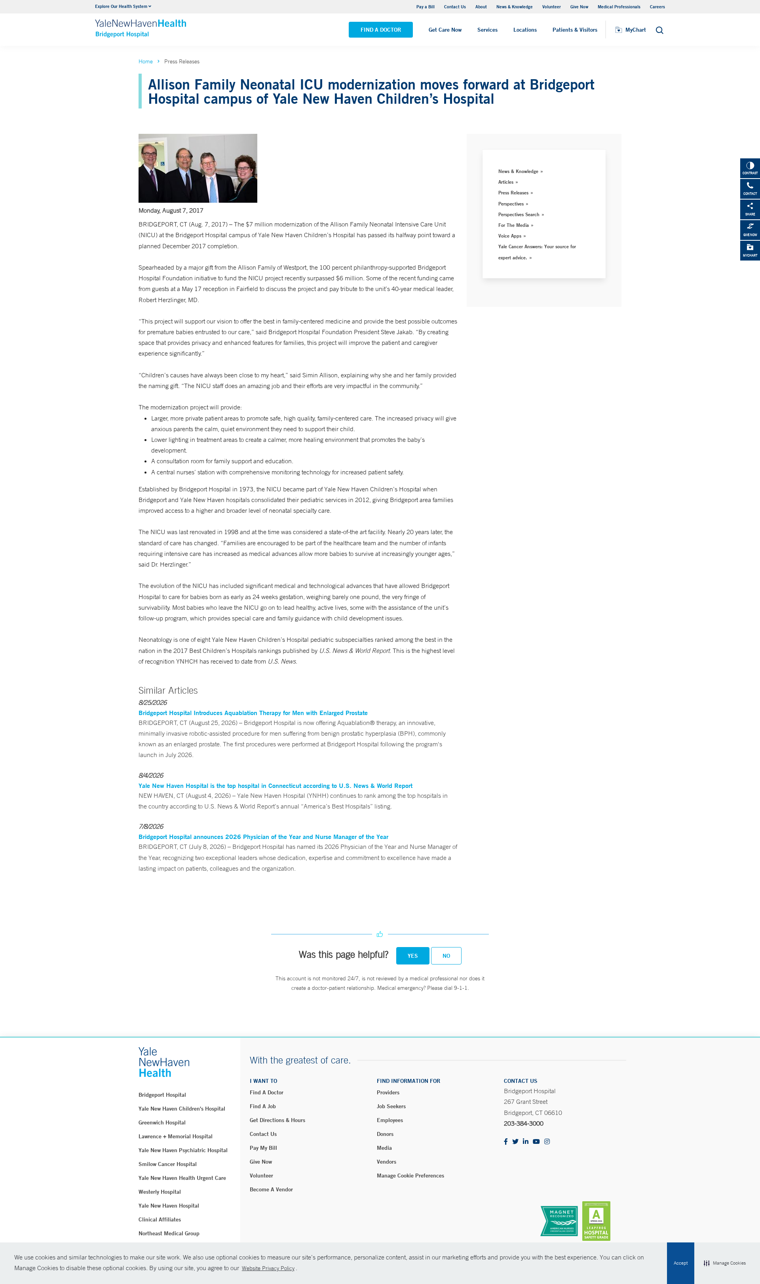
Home (146, 61)
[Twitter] (515, 1142)
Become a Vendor (271, 1189)
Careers (657, 7)
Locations (525, 29)
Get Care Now (445, 29)
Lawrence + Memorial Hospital (176, 1136)
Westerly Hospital (160, 1191)
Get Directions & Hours (277, 1120)
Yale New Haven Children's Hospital (182, 1108)
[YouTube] (536, 1142)
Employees (390, 1120)
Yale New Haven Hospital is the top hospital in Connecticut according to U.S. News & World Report (275, 785)
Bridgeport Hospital (162, 1094)
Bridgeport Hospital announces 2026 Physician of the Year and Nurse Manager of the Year (263, 836)
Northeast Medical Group (169, 1233)
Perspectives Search (519, 214)
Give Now (579, 7)
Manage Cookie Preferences (410, 1175)
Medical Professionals (619, 7)
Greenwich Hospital (162, 1122)
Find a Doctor (381, 29)
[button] (724, 1263)
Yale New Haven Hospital (169, 1205)
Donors (385, 1134)
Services (487, 29)
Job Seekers (391, 1106)
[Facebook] (506, 1142)
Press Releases (513, 192)
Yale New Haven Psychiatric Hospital (183, 1150)
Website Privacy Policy (268, 1268)
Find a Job (263, 1106)
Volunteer (551, 7)
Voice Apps (509, 235)
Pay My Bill (263, 1147)
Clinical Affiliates (160, 1219)
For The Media (513, 225)
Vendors (386, 1161)
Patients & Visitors (575, 29)
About (481, 7)
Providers (388, 1092)
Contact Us (455, 7)
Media (384, 1147)
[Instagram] (547, 1142)
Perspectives (511, 203)
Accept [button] (681, 1263)
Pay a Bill (425, 7)
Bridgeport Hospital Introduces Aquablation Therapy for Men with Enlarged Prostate (253, 712)
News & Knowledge (514, 7)
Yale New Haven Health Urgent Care (182, 1177)
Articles (505, 182)
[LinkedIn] (525, 1142)
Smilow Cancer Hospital (168, 1164)
